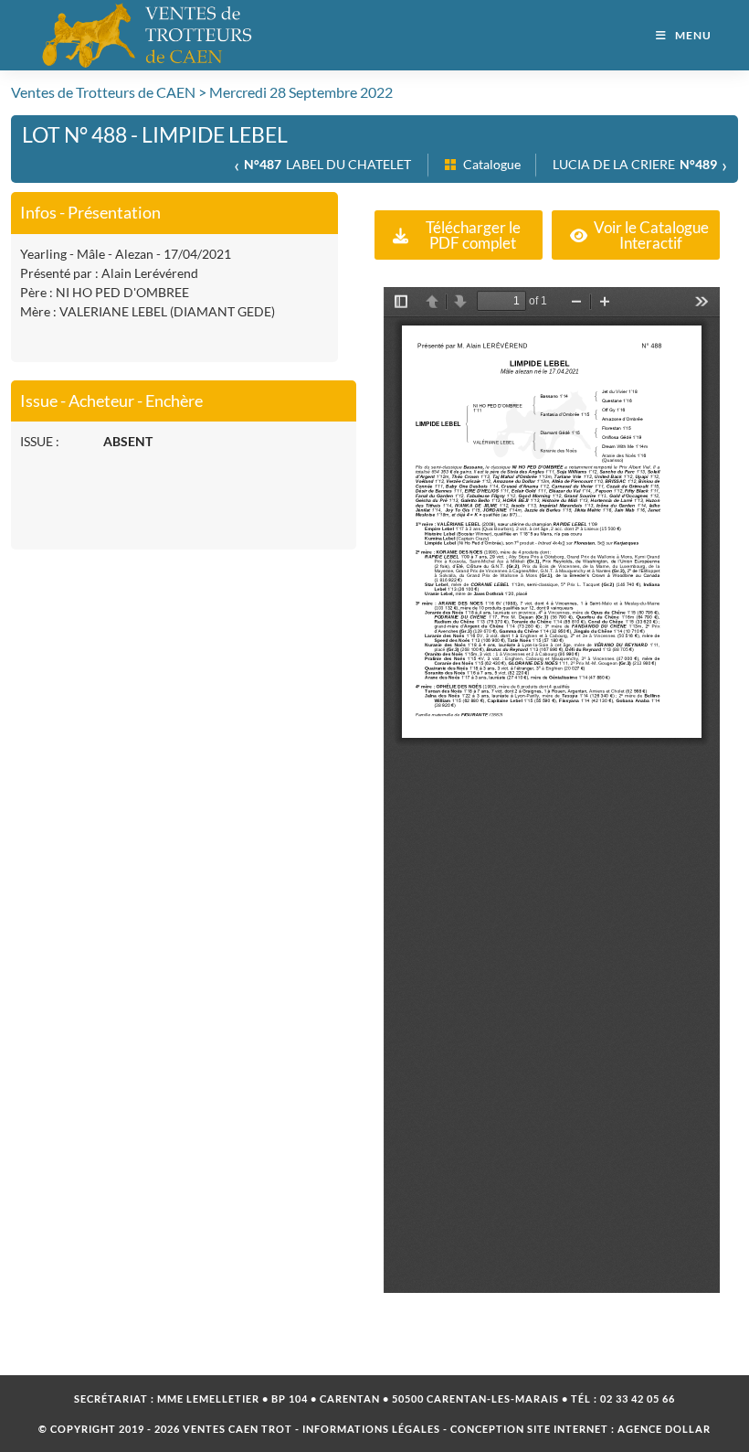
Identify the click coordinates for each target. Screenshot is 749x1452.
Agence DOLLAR (664, 1429)
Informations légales (371, 1429)
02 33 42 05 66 (637, 1398)
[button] (458, 235)
